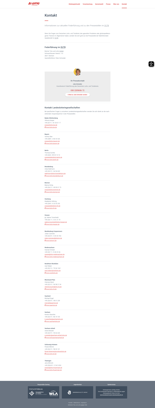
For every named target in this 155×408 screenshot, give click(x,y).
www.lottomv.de (51, 240)
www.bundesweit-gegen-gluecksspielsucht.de (111, 395)
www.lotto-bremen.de (53, 192)
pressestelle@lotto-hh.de (52, 206)
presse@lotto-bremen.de (52, 190)
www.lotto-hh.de (51, 208)
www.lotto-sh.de (51, 354)
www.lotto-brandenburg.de (54, 176)
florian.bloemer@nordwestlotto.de (55, 351)
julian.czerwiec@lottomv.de (53, 238)
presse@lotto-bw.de (51, 125)
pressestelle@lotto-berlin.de (53, 157)
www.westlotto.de (52, 273)
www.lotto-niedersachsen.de (55, 257)
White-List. (40, 389)
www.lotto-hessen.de (52, 224)
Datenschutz (77, 402)
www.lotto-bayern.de (52, 143)
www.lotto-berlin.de (52, 159)
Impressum (84, 402)
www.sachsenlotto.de (53, 321)
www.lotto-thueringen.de (54, 370)
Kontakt (70, 402)
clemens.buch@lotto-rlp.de (53, 287)
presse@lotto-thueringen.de (53, 367)
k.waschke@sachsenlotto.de (54, 319)
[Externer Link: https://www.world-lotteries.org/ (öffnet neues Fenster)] (53, 394)
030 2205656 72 (77, 90)
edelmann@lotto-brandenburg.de (55, 173)
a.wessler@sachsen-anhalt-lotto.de (56, 335)
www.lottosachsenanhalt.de (55, 337)
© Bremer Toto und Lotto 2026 (77, 405)
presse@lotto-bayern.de (52, 141)
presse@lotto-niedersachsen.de (55, 254)
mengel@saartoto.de (51, 303)
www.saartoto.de (51, 305)
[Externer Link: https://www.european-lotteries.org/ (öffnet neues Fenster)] (38, 393)
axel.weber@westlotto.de (53, 270)
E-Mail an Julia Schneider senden (77, 94)
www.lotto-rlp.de (51, 289)
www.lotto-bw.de (51, 127)
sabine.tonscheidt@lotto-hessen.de (56, 222)
